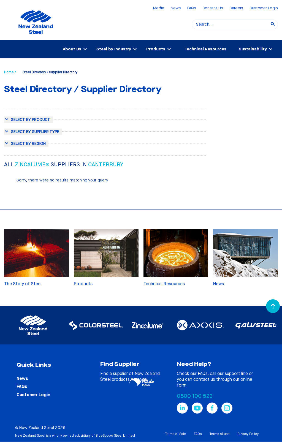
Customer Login (264, 8)
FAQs (191, 8)
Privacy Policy (248, 434)
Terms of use (219, 434)
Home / (10, 72)
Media (158, 8)
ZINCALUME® (33, 164)
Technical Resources (205, 49)
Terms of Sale (175, 434)
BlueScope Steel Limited (115, 435)
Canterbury (105, 164)
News (176, 8)
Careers (236, 8)
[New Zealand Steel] (36, 37)
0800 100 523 (195, 396)
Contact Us (212, 8)
